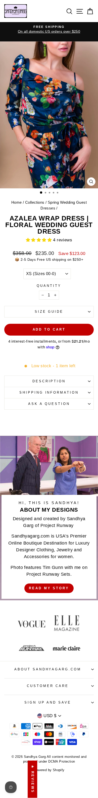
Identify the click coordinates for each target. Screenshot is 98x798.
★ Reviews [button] (32, 779)
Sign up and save (47, 702)
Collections (34, 202)
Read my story (49, 588)
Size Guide (49, 311)
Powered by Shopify (48, 770)
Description (49, 381)
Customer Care (48, 686)
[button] (39, 240)
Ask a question (49, 404)
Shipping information (49, 392)
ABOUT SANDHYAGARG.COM (47, 669)
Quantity (49, 286)
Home (16, 202)
